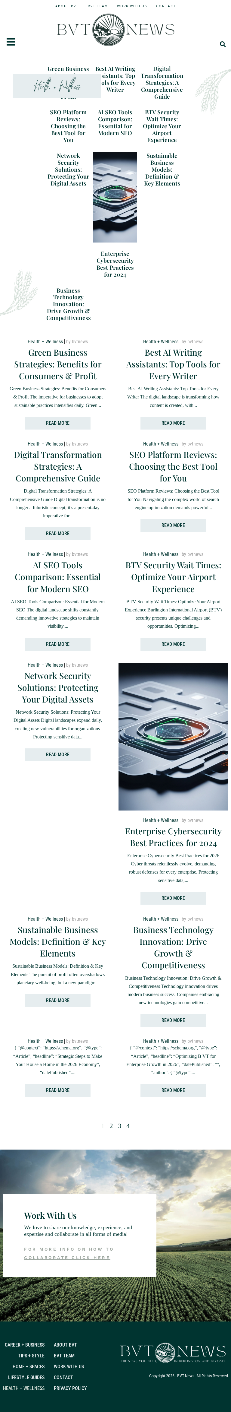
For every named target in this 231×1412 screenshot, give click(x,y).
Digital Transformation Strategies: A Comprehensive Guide (162, 82)
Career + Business (25, 1345)
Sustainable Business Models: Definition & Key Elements (162, 169)
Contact (166, 6)
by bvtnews (77, 341)
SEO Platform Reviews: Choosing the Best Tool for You (68, 125)
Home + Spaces (29, 1366)
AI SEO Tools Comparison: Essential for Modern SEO (115, 122)
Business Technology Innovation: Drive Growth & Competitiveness (68, 304)
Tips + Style (31, 1356)
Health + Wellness (45, 341)
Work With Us (132, 6)
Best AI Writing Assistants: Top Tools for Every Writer (115, 79)
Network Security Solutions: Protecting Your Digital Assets (68, 169)
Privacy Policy (70, 1388)
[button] (222, 44)
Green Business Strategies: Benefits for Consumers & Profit (58, 364)
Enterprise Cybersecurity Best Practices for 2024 (115, 263)
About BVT (67, 6)
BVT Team (98, 6)
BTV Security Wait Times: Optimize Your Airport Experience (162, 125)
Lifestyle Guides (26, 1377)
